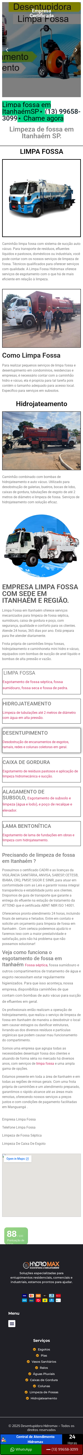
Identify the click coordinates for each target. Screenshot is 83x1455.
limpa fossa (45, 1064)
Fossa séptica (36, 965)
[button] (7, 49)
